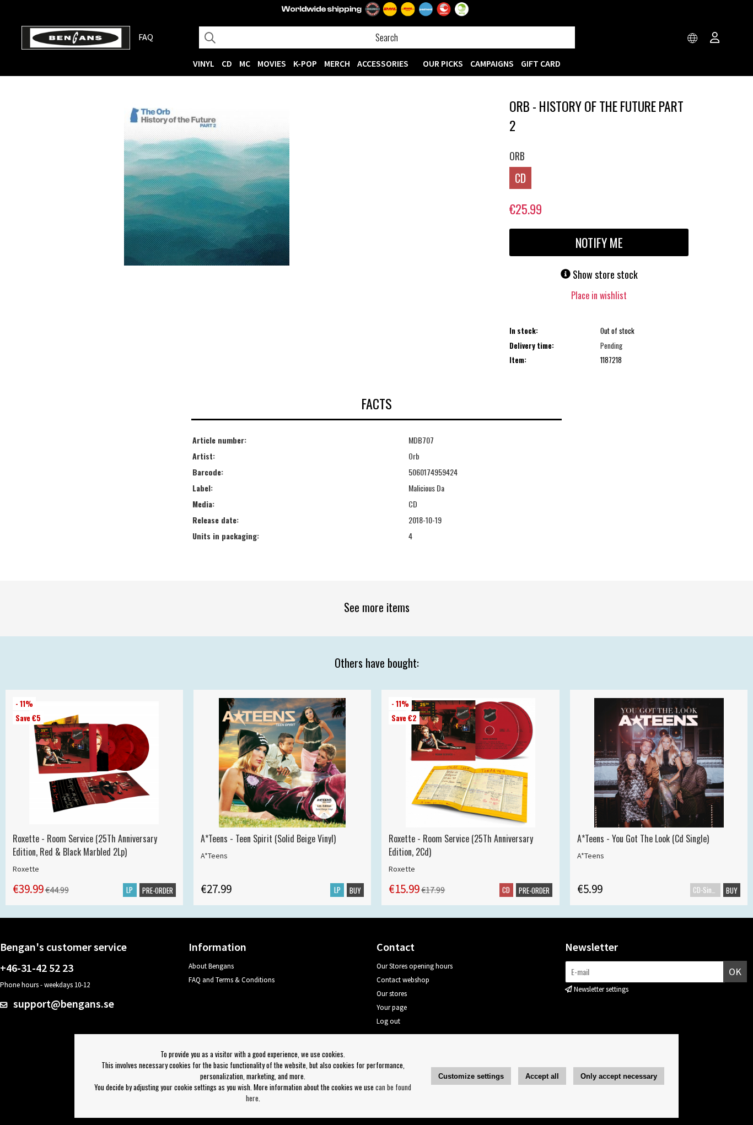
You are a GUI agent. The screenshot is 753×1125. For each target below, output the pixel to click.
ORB (517, 156)
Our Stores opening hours (414, 966)
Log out (388, 1021)
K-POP (305, 63)
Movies (271, 63)
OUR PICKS (443, 63)
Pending (611, 345)
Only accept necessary (618, 1076)
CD (227, 63)
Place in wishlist (599, 295)
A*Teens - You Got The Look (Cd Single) (643, 838)
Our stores (391, 993)
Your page (391, 1007)
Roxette (26, 869)
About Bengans (211, 966)
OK (735, 971)
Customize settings (471, 1076)
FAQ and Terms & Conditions (232, 980)
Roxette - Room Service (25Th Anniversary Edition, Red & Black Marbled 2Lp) (85, 845)
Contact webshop (402, 980)
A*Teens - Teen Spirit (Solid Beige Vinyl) (268, 838)
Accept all (542, 1076)
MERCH (337, 63)
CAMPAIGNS (492, 63)
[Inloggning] (715, 38)
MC (244, 63)
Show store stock (604, 274)
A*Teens (214, 856)
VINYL (203, 63)
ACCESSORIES (382, 63)
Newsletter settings (601, 989)
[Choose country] (693, 38)
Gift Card (541, 63)
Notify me (599, 242)
